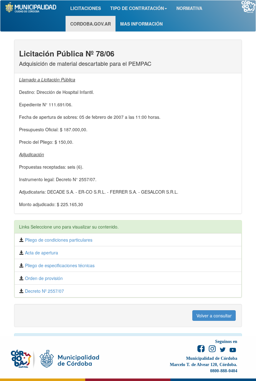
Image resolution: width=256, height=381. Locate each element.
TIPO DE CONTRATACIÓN (137, 8)
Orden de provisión (43, 278)
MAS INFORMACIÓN (141, 24)
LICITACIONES (85, 8)
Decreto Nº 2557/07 (44, 291)
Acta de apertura (41, 252)
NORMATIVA (189, 8)
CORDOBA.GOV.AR (90, 24)
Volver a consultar (214, 315)
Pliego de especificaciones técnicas (59, 265)
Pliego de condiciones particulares (58, 240)
